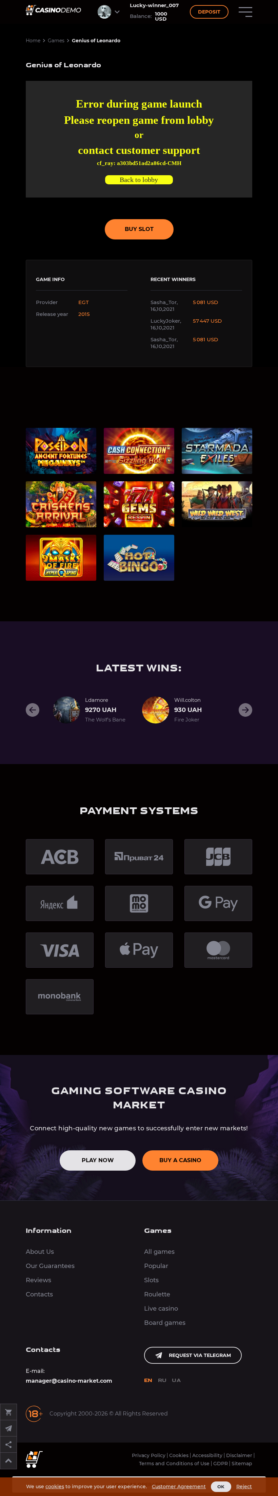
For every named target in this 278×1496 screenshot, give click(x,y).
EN (148, 1380)
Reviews (38, 1280)
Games (56, 41)
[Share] (8, 1444)
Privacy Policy (148, 1455)
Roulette (157, 1294)
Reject (244, 1487)
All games (159, 1252)
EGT (83, 302)
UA (176, 1380)
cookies (54, 1486)
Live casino (161, 1308)
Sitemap (242, 1463)
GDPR (220, 1463)
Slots (151, 1280)
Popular (156, 1266)
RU (162, 1380)
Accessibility (207, 1455)
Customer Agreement (179, 1487)
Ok (221, 1486)
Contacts (39, 1294)
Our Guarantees (50, 1266)
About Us (40, 1252)
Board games (164, 1323)
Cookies (178, 1455)
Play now (98, 1160)
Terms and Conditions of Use (174, 1463)
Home (33, 41)
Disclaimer (239, 1455)
